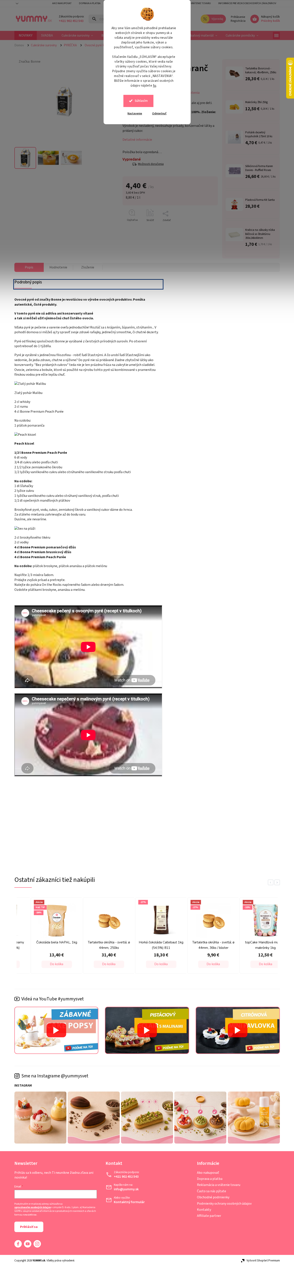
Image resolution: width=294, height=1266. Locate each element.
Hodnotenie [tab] (58, 267)
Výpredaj (217, 19)
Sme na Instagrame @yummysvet (54, 1075)
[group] (43, 937)
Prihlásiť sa (29, 1226)
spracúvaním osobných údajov (32, 1207)
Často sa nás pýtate (211, 1191)
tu (154, 85)
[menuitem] (25, 35)
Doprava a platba (90, 3)
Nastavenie (135, 113)
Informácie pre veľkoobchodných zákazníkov (247, 3)
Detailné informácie (137, 139)
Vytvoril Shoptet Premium (263, 1260)
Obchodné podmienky (213, 1197)
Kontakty (204, 1209)
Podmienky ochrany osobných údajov (224, 1203)
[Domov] (20, 45)
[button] (44, 964)
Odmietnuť (159, 113)
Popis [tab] (29, 267)
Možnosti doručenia (151, 164)
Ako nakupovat (62, 3)
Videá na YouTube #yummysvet (52, 998)
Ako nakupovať (208, 1172)
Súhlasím (141, 101)
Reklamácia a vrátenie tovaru (192, 3)
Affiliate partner (209, 1215)
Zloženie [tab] (87, 267)
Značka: (29, 61)
